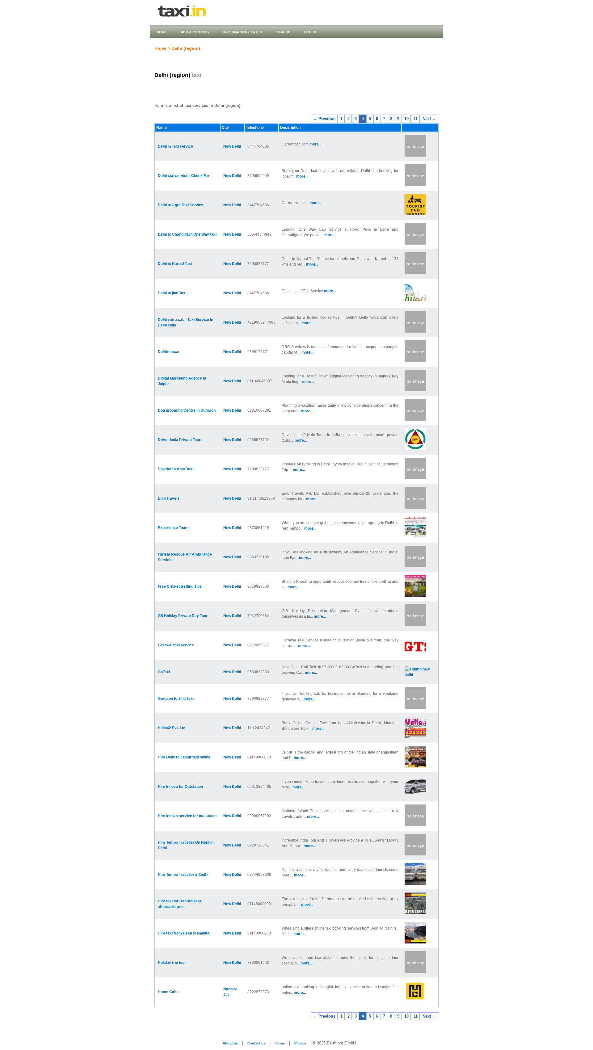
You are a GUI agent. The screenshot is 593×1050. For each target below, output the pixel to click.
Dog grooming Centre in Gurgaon (187, 410)
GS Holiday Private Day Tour (183, 616)
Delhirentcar (169, 352)
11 (416, 118)
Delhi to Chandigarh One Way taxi (187, 234)
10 (406, 118)
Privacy (300, 1043)
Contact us (256, 1043)
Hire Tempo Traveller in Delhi (183, 874)
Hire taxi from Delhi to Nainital (184, 933)
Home (162, 32)
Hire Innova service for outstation (187, 816)
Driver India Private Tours (180, 440)
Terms (280, 1043)
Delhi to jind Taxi (172, 293)
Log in (310, 32)
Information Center (242, 32)
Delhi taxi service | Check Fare (185, 176)
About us (230, 1043)
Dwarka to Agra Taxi (175, 469)
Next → (429, 118)
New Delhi (232, 146)
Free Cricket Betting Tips (180, 586)
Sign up (283, 32)
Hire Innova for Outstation (180, 786)
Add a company (195, 32)
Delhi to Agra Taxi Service (180, 205)
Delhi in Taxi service (175, 146)
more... (315, 144)
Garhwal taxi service (176, 645)
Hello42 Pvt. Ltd (171, 728)
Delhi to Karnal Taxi (175, 264)
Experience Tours (173, 528)
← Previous (324, 118)
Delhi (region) (185, 48)
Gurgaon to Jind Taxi (176, 698)
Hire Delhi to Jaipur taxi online (184, 757)
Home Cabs (168, 992)
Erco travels (168, 498)
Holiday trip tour (172, 962)
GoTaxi (164, 672)
